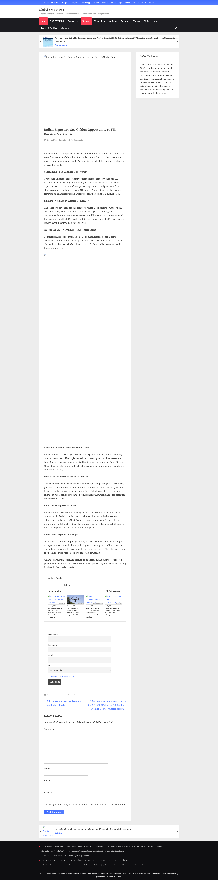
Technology (85, 2)
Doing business (98, 603)
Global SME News (51, 10)
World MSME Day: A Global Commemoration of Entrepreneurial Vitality (113, 611)
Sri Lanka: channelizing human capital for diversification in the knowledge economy (93, 829)
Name (47, 768)
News (42, 2)
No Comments (77, 140)
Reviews (105, 2)
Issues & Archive (139, 2)
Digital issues (124, 2)
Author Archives (115, 591)
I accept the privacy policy (62, 676)
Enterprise (65, 2)
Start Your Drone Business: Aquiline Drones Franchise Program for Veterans (74, 611)
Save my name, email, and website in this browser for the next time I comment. (86, 804)
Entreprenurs (61, 45)
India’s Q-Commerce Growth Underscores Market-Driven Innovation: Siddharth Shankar (93, 612)
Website (48, 792)
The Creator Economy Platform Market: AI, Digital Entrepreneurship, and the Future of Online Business (84, 860)
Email (50, 655)
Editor (64, 140)
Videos (113, 2)
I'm (49, 665)
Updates (84, 694)
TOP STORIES (52, 2)
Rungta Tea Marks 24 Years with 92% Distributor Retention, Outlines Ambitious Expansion (55, 612)
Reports (75, 2)
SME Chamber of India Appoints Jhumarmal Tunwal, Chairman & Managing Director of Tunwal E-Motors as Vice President (92, 865)
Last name (52, 645)
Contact (151, 2)
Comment (50, 729)
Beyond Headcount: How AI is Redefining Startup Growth (65, 855)
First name (53, 634)
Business (61, 603)
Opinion (96, 2)
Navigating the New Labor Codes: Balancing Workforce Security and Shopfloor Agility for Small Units (83, 851)
